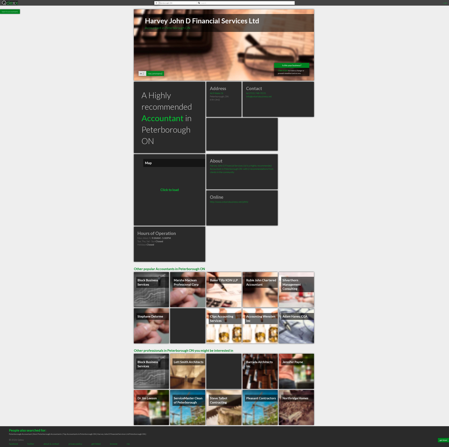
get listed (96, 443)
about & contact (51, 443)
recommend (155, 73)
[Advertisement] (242, 134)
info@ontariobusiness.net (259, 96)
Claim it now (283, 70)
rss (128, 443)
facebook (13, 443)
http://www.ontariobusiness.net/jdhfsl (229, 201)
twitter (30, 443)
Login (445, 3)
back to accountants (10, 11)
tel (256, 93)
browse (113, 443)
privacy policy (75, 443)
